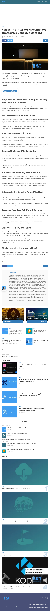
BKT (19, 606)
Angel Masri (8, 36)
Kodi (20, 362)
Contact (31, 607)
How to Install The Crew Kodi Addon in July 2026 (33, 365)
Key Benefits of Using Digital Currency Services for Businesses (31, 409)
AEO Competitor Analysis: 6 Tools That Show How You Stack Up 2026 (33, 380)
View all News (24, 421)
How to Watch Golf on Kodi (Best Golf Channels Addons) (16, 554)
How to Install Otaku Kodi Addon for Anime (17, 433)
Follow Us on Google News (41, 607)
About (46, 606)
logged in (9, 356)
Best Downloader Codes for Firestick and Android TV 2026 (40, 331)
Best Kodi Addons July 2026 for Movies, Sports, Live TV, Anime (21, 443)
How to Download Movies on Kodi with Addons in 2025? (16, 488)
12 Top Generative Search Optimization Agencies (15, 330)
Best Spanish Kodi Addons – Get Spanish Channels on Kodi (16, 586)
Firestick (35, 328)
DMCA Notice (34, 606)
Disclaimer (41, 606)
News (3, 26)
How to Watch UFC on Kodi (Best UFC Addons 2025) (15, 521)
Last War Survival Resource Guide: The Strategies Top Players (11, 341)
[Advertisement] (25, 14)
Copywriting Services (34, 604)
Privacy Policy (44, 604)
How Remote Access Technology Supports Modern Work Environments (32, 394)
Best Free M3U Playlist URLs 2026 (40, 341)
